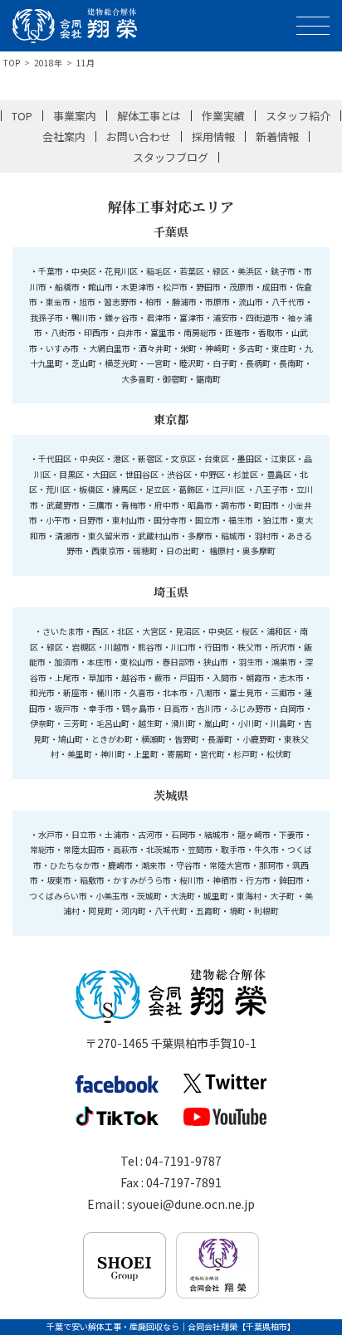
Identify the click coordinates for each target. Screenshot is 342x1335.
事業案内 (74, 115)
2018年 (48, 62)
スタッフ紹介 (298, 115)
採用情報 (213, 136)
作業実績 (223, 115)
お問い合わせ (138, 136)
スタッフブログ (170, 157)
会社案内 (64, 136)
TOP (11, 62)
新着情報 (277, 136)
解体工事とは (149, 115)
